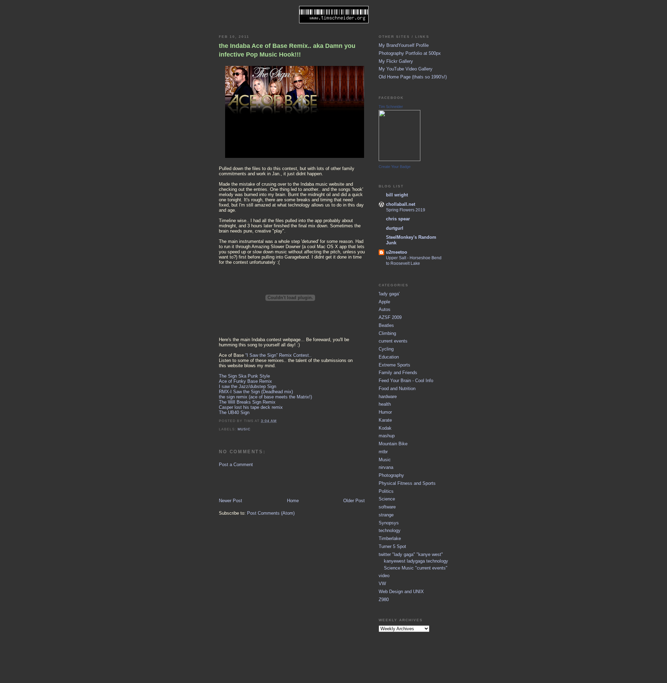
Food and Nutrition (397, 388)
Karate (385, 420)
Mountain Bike (393, 443)
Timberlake (390, 538)
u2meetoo (396, 252)
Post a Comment (236, 464)
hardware (388, 396)
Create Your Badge (395, 167)
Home (293, 500)
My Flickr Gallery (396, 61)
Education (389, 357)
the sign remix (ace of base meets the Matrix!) (265, 396)
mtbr (383, 451)
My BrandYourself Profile (404, 45)
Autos (384, 309)
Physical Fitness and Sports (407, 483)
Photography (391, 475)
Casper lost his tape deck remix (251, 407)
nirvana (386, 467)
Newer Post (230, 500)
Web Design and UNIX (401, 591)
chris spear (398, 218)
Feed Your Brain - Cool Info (406, 380)
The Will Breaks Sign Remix (247, 402)
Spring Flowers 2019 (405, 210)
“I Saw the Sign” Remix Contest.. (278, 355)
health (385, 404)
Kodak (385, 428)
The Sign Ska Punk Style (244, 376)
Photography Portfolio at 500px (410, 53)
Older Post (354, 500)
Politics (386, 491)
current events (393, 341)
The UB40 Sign (234, 412)
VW (382, 583)
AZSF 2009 (390, 317)
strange (386, 514)
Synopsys (389, 522)
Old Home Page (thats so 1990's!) (413, 76)
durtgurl (394, 228)
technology (390, 530)
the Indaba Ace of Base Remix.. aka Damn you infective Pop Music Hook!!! (287, 50)
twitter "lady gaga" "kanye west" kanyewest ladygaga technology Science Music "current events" (413, 561)
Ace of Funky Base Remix (245, 381)
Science (387, 498)
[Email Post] (278, 421)
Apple (384, 301)
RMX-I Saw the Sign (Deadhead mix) (256, 391)
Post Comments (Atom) (271, 513)
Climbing (387, 333)
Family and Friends (398, 372)
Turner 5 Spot (392, 546)
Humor (385, 412)
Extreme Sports (394, 365)
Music (244, 429)
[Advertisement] (259, 482)
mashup (387, 435)
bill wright (397, 194)
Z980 (384, 599)
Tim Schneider (391, 106)
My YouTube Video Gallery (406, 68)
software (387, 506)
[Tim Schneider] (399, 159)
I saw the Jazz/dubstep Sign (247, 386)
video (384, 575)
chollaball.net (400, 204)
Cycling (386, 349)
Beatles (386, 325)
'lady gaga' (389, 293)
